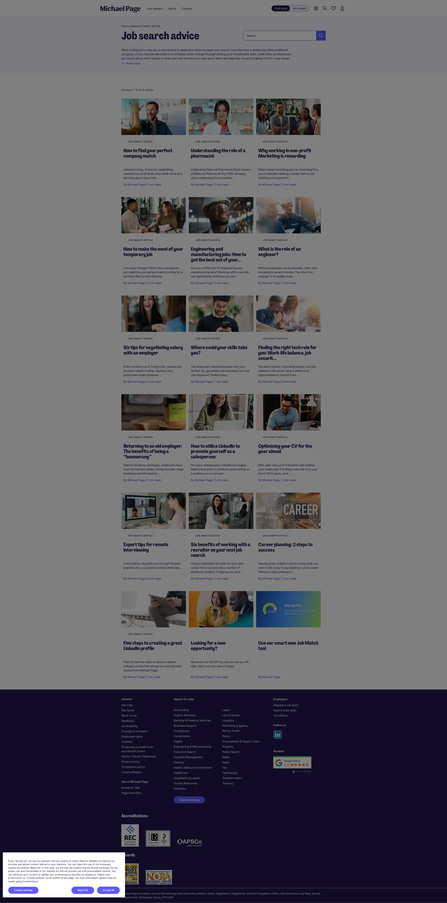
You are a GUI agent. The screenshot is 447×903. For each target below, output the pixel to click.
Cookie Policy (30, 881)
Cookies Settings (23, 890)
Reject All (83, 890)
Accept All (108, 890)
